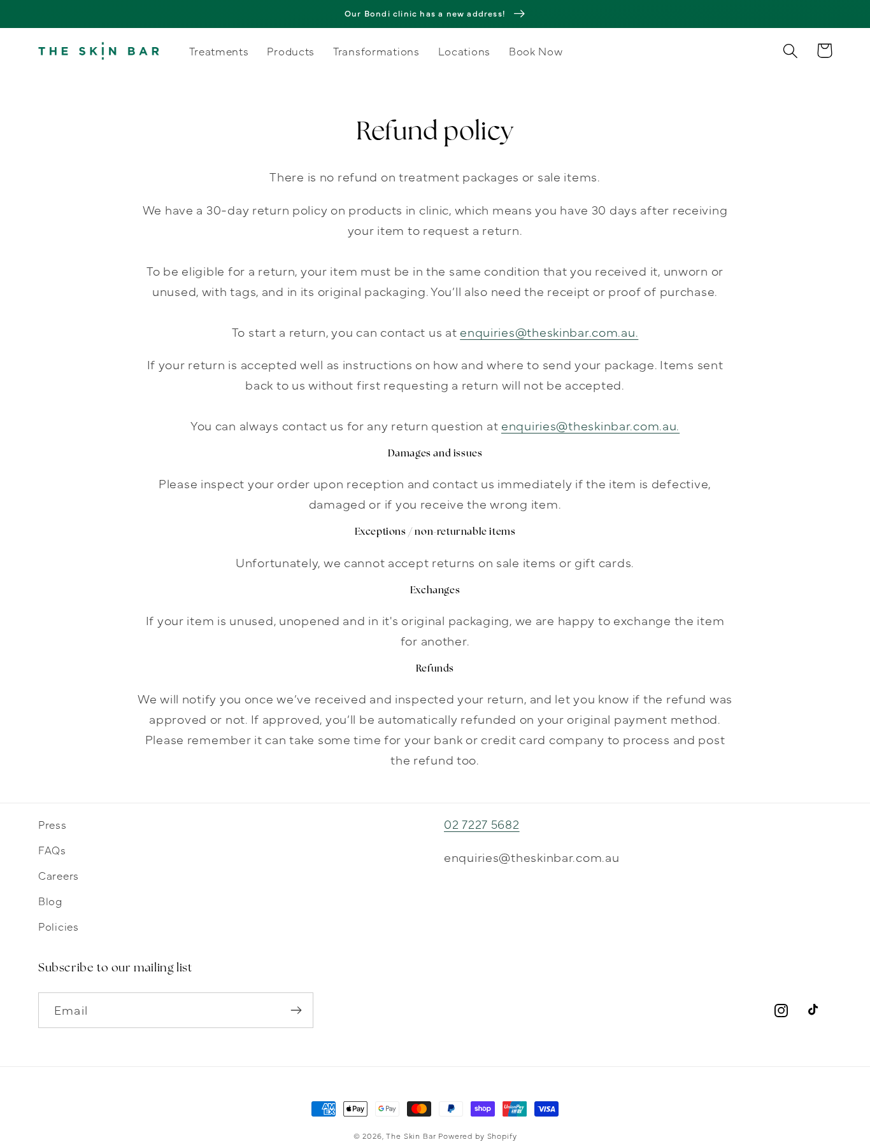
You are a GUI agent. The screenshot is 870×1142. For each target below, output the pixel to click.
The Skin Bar (411, 1136)
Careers (58, 875)
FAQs (52, 849)
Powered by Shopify (477, 1136)
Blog (50, 900)
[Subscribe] (296, 1010)
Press (52, 824)
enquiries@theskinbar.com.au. (549, 331)
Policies (58, 926)
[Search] (791, 50)
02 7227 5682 (482, 823)
